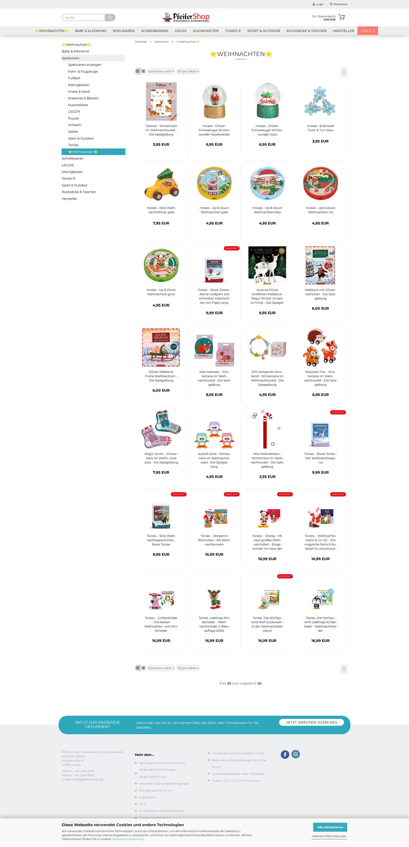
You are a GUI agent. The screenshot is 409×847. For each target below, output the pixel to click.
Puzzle (73, 118)
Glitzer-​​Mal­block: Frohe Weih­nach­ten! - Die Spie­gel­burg (161, 376)
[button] (138, 71)
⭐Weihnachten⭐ (52, 31)
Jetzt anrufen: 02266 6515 (311, 722)
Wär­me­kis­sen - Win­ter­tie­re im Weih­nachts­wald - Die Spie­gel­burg (214, 378)
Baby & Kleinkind (90, 31)
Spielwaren (124, 31)
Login (319, 4)
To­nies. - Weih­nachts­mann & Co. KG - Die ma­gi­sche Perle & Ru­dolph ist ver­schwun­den (321, 542)
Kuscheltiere (78, 105)
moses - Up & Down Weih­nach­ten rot (320, 210)
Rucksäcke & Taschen (307, 31)
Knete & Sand (79, 91)
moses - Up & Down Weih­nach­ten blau (267, 210)
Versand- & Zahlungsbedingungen (164, 783)
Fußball (74, 78)
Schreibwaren (154, 31)
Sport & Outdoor (263, 31)
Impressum (147, 797)
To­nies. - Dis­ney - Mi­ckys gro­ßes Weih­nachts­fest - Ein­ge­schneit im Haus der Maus (267, 542)
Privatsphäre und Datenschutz (161, 811)
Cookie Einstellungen (155, 818)
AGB (142, 804)
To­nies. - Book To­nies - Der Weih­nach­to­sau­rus (320, 458)
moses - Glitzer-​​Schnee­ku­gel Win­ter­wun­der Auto (267, 130)
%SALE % (368, 31)
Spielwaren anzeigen (84, 65)
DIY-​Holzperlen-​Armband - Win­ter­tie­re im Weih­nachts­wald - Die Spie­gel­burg (267, 378)
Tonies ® (233, 31)
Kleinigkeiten (206, 31)
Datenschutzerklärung (128, 839)
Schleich (74, 125)
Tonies (73, 145)
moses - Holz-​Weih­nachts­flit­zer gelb (161, 210)
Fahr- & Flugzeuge (83, 71)
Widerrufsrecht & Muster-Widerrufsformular (158, 773)
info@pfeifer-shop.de (87, 779)
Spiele (73, 131)
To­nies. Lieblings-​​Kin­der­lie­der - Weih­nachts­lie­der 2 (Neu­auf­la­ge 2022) (214, 624)
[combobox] (161, 71)
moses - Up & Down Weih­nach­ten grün (161, 292)
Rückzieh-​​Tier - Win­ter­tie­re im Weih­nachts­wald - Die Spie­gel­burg (320, 378)
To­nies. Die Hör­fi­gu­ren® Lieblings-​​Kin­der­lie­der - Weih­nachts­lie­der (320, 624)
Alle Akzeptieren (330, 827)
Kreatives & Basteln (83, 98)
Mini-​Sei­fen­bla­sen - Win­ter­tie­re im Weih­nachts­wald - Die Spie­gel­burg (267, 460)
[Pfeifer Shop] (185, 17)
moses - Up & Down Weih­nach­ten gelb (214, 210)
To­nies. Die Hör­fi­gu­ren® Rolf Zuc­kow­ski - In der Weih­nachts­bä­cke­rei (267, 624)
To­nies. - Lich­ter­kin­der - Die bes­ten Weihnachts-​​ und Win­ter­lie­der (161, 624)
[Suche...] (110, 17)
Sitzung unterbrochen (155, 790)
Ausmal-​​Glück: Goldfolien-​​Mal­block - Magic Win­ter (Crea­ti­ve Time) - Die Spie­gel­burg (267, 296)
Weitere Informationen (329, 836)
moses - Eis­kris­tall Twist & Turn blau (320, 128)
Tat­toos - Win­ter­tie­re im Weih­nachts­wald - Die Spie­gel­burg (161, 130)
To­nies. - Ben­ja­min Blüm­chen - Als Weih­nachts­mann (214, 540)
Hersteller (343, 31)
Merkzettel (340, 4)
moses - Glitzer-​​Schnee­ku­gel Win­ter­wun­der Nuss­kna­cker (214, 130)
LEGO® (181, 31)
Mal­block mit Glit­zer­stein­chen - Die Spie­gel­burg (320, 294)
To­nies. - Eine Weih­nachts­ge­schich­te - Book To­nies (161, 540)
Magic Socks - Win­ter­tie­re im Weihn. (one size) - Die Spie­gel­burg (161, 458)
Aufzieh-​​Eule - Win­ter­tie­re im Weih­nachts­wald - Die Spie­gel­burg (214, 460)
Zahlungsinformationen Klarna (162, 763)
